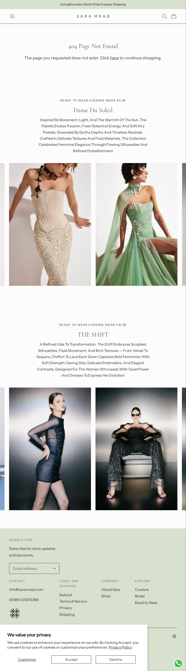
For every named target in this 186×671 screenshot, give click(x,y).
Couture (142, 589)
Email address (24, 563)
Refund (65, 595)
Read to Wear (146, 602)
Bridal (140, 596)
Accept (71, 659)
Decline (115, 659)
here (114, 57)
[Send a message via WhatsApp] (178, 663)
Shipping (67, 614)
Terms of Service (73, 601)
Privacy (65, 608)
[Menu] (12, 16)
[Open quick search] (165, 16)
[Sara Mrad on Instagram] (174, 637)
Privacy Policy (120, 647)
